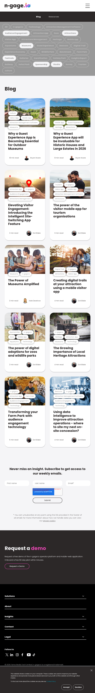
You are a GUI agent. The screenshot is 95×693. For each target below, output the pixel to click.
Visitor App (10, 39)
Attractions (70, 33)
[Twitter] (7, 656)
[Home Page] (18, 6)
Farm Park (82, 52)
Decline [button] (78, 687)
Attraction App (40, 33)
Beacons (63, 45)
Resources (54, 16)
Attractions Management (34, 39)
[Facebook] (24, 656)
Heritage (57, 39)
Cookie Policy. (51, 681)
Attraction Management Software (63, 27)
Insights (9, 616)
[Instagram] (18, 656)
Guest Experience (45, 45)
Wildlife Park (47, 52)
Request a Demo (17, 566)
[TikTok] (35, 656)
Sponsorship (41, 64)
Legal (8, 636)
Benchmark (65, 52)
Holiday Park (59, 58)
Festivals (9, 58)
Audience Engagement (16, 33)
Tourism (82, 64)
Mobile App (72, 39)
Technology (35, 27)
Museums (26, 45)
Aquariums (10, 45)
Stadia (56, 64)
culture (8, 70)
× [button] (91, 670)
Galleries (23, 58)
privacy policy (49, 520)
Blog (38, 16)
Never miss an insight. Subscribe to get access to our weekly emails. (48, 471)
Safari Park (24, 64)
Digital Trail (80, 45)
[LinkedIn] (13, 656)
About (8, 606)
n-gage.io (18, 27)
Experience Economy (15, 52)
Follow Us (9, 649)
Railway (9, 64)
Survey (69, 64)
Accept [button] (66, 687)
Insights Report (79, 58)
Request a (25, 548)
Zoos (56, 33)
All (6, 27)
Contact (9, 626)
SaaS (33, 52)
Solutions (10, 596)
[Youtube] (29, 656)
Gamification (40, 58)
